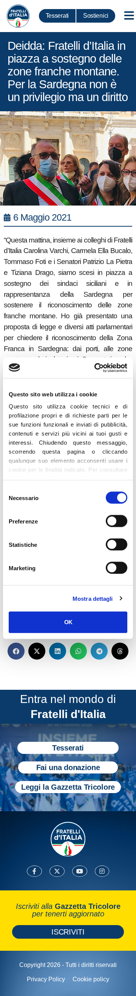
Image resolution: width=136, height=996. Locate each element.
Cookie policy (91, 979)
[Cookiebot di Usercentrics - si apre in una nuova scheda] (96, 368)
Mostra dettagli (93, 598)
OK (68, 622)
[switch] (116, 521)
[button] (16, 651)
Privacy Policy (46, 979)
